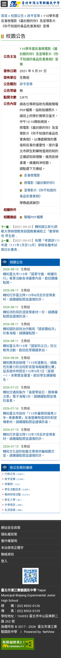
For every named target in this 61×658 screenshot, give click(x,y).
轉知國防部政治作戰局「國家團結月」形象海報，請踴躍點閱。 (30, 331)
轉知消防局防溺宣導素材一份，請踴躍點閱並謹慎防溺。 (30, 314)
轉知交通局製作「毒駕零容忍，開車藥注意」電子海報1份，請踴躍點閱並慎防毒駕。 (30, 396)
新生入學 (13, 499)
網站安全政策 (10, 528)
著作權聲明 (9, 541)
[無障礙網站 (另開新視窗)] (30, 644)
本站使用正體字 (12, 548)
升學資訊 (13, 504)
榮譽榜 (12, 484)
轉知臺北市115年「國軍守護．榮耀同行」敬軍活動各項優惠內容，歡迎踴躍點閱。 (30, 278)
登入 (4, 561)
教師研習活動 (17, 494)
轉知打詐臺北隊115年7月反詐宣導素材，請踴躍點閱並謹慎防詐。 (29, 437)
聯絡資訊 (7, 554)
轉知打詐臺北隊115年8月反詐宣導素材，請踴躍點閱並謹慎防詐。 (29, 297)
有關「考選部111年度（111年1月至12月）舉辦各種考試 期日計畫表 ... (30, 245)
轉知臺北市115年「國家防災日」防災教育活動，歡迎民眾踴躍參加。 (30, 348)
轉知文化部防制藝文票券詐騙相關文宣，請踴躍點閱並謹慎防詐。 (28, 454)
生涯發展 (13, 510)
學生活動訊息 (17, 489)
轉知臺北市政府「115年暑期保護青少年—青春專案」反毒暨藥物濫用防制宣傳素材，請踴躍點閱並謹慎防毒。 (30, 418)
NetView (48, 632)
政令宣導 (14, 479)
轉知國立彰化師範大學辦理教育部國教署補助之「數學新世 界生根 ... (30, 231)
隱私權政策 (9, 534)
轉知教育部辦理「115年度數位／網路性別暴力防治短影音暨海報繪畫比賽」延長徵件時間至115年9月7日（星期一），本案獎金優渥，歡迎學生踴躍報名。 (30, 371)
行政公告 (14, 474)
